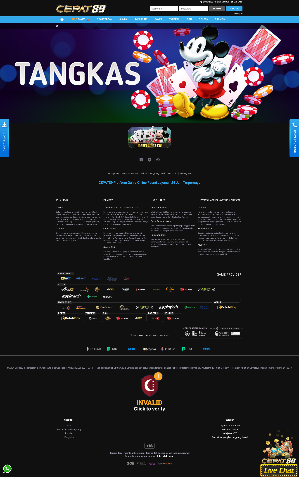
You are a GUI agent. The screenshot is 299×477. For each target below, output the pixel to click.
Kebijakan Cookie (230, 429)
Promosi (220, 19)
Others (203, 19)
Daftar (234, 8)
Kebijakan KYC (230, 433)
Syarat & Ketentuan (129, 173)
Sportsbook (104, 19)
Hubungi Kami (186, 173)
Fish (189, 19)
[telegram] (149, 160)
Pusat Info (172, 173)
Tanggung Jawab (158, 173)
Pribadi (144, 173)
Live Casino (140, 19)
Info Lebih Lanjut (165, 456)
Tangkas (174, 19)
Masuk (217, 8)
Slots (123, 19)
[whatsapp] (158, 160)
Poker (158, 19)
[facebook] (141, 160)
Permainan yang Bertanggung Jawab (230, 437)
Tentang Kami (113, 173)
